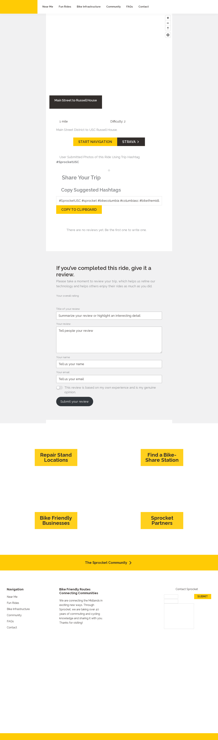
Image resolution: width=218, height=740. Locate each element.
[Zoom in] (167, 17)
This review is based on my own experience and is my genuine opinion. (110, 390)
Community (14, 615)
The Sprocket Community (106, 563)
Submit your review (74, 401)
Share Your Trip (81, 177)
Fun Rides (13, 603)
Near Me (12, 596)
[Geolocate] (167, 34)
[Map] (109, 56)
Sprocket (18, 6)
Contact (12, 627)
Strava (129, 142)
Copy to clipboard (79, 210)
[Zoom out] (167, 23)
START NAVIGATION (95, 142)
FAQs (10, 621)
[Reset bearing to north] (167, 28)
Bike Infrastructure (18, 609)
